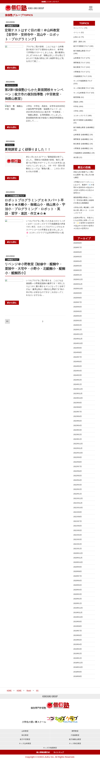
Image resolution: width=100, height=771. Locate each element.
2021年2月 (77, 544)
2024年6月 (77, 362)
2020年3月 (77, 594)
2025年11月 (77, 284)
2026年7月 (77, 247)
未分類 (76, 157)
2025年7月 (77, 302)
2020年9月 (77, 567)
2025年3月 (77, 321)
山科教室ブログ (12, 26)
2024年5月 (77, 366)
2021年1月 (77, 549)
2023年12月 (78, 389)
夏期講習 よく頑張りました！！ (28, 149)
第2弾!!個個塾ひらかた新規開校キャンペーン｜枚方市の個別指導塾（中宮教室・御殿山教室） (34, 94)
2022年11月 (77, 448)
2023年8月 (77, 407)
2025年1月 (77, 330)
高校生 (76, 102)
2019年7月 (77, 631)
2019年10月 (78, 617)
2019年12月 (78, 608)
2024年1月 (77, 384)
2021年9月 (77, 512)
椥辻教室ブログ (79, 67)
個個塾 (43, 2)
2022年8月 (77, 462)
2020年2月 (77, 599)
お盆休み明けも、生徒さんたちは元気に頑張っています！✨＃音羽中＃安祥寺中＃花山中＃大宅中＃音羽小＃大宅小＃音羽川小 (83, 223)
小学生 (76, 111)
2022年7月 (77, 466)
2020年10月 (78, 562)
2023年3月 (77, 430)
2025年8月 (77, 298)
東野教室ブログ (79, 63)
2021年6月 (77, 526)
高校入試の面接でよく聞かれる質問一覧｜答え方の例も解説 (83, 174)
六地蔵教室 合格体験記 (82, 153)
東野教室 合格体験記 (81, 139)
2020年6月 (77, 581)
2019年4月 (77, 644)
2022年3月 (77, 485)
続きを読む (12, 68)
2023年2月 (77, 434)
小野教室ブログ (12, 260)
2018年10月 (78, 667)
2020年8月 (77, 571)
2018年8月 (77, 676)
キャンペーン (11, 85)
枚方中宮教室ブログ (81, 46)
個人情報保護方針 (43, 752)
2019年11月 (77, 612)
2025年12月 (78, 279)
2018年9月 (77, 672)
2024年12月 (78, 334)
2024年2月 (77, 380)
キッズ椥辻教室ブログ (81, 88)
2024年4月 (77, 371)
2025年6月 (77, 307)
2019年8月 (77, 626)
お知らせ (76, 37)
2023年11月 (77, 393)
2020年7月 (77, 576)
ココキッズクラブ (53, 2)
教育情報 (76, 97)
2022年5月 (77, 476)
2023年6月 (77, 416)
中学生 (76, 106)
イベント (10, 145)
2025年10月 (78, 289)
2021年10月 (78, 508)
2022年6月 (77, 471)
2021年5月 (77, 530)
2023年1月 (77, 439)
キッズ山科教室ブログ (81, 93)
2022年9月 (77, 457)
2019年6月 (77, 635)
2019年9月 (77, 622)
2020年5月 (77, 585)
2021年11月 (77, 503)
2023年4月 (77, 425)
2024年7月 (77, 357)
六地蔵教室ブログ (80, 76)
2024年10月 (78, 343)
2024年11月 (77, 339)
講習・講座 (77, 42)
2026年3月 (77, 266)
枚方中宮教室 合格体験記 (83, 120)
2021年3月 (77, 539)
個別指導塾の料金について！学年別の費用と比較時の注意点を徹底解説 (83, 200)
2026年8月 (77, 243)
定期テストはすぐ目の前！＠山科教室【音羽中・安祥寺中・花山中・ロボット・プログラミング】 (32, 34)
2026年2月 (77, 270)
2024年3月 (77, 375)
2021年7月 (77, 521)
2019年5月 (77, 640)
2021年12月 (78, 498)
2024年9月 (77, 348)
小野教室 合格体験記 (81, 148)
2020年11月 (77, 558)
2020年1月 (77, 603)
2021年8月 (77, 517)
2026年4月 (77, 261)
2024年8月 (77, 352)
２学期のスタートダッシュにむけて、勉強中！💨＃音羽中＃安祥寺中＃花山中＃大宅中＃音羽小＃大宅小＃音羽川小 (83, 187)
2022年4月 (77, 480)
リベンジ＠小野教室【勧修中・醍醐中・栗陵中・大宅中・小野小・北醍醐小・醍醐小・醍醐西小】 (35, 268)
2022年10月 (78, 453)
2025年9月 (77, 293)
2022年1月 (77, 494)
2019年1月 (77, 658)
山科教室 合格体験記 (81, 135)
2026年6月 (77, 252)
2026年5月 (77, 257)
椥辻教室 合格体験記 (81, 144)
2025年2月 (77, 325)
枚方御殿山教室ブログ (81, 51)
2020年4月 (77, 590)
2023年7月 (77, 412)
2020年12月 (78, 553)
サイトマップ (59, 752)
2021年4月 (77, 535)
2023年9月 (77, 403)
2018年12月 (78, 663)
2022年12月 (78, 444)
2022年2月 (77, 489)
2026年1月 (77, 275)
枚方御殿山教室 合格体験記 (83, 127)
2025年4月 (77, 316)
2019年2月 (77, 653)
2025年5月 (77, 311)
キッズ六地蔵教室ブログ (15, 196)
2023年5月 (77, 421)
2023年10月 (78, 398)
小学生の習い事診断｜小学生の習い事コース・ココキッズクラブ (83, 210)
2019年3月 (77, 649)
